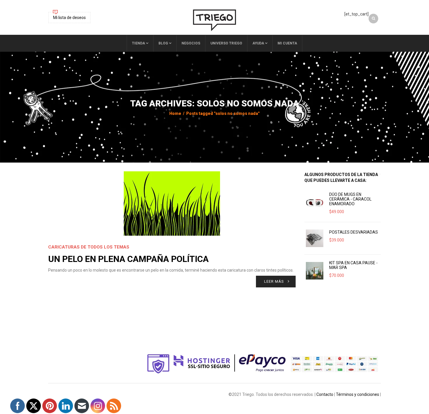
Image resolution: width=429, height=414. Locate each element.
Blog (163, 43)
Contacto (324, 394)
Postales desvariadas (353, 232)
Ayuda (258, 43)
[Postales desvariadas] (314, 238)
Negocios (191, 43)
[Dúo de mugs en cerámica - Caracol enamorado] (314, 202)
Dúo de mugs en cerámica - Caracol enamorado (350, 199)
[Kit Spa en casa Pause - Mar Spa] (314, 271)
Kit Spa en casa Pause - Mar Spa (353, 265)
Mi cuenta (287, 43)
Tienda (138, 43)
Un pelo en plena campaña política (128, 259)
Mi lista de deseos (69, 17)
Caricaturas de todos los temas (88, 247)
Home (175, 113)
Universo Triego (226, 43)
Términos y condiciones (357, 394)
